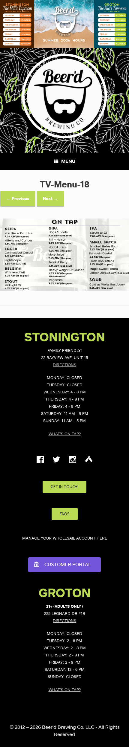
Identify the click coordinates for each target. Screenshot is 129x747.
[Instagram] (72, 462)
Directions (64, 365)
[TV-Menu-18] (64, 289)
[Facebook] (40, 462)
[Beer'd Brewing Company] (64, 96)
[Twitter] (56, 462)
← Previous (17, 199)
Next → (50, 199)
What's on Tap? (65, 434)
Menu (68, 161)
